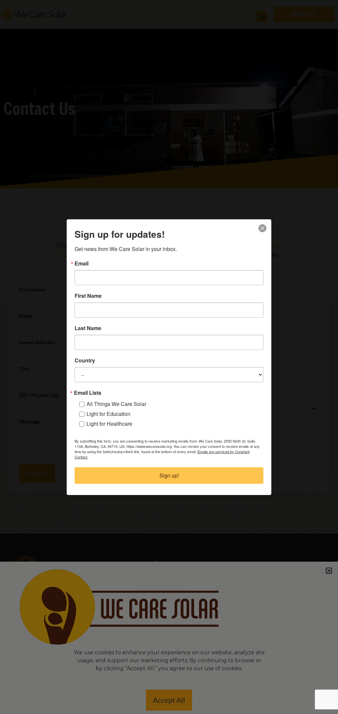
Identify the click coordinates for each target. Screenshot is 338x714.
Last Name (88, 328)
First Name (88, 295)
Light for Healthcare (109, 423)
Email (81, 263)
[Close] (262, 228)
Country (85, 360)
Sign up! (169, 475)
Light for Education (108, 414)
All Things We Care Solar (116, 404)
